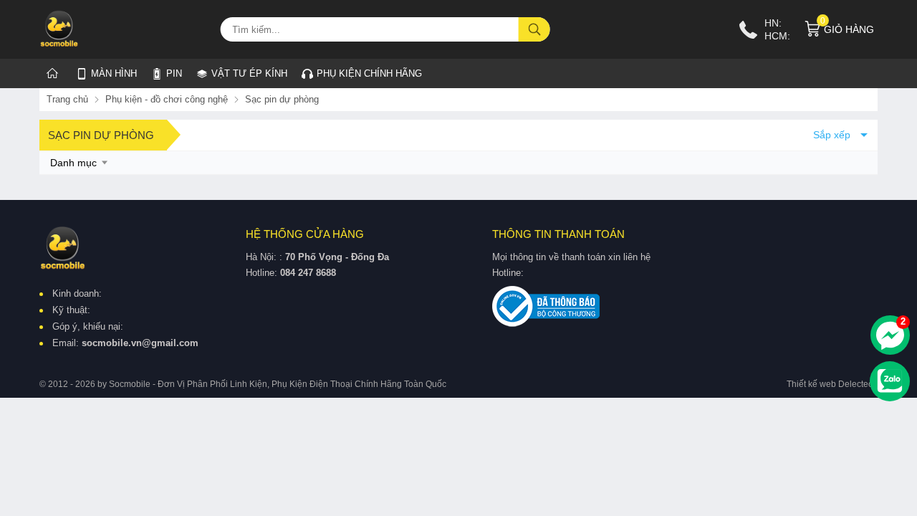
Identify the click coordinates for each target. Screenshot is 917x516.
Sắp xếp (831, 134)
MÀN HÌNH (114, 73)
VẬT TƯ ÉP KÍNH (242, 70)
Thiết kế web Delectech (832, 384)
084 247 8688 (308, 272)
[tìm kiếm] (534, 29)
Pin (174, 73)
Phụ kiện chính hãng (369, 73)
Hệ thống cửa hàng (305, 234)
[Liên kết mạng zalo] (890, 381)
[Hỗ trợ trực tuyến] (890, 335)
